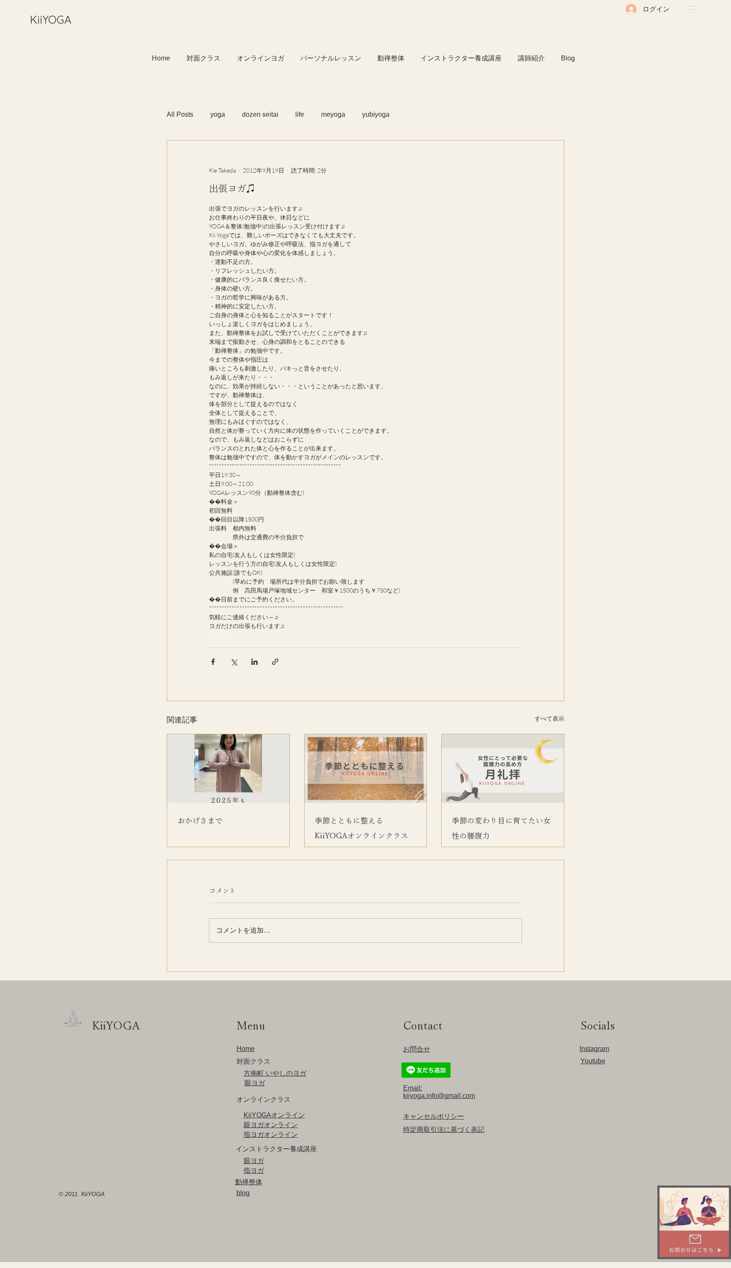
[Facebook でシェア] (213, 662)
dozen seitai (260, 114)
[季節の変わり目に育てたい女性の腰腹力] (503, 768)
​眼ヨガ (255, 1083)
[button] (691, 9)
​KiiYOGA (50, 20)
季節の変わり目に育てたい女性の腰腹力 (501, 828)
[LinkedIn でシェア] (254, 662)
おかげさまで (200, 820)
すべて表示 (549, 718)
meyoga (333, 114)
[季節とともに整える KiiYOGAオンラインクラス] (366, 768)
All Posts (180, 114)
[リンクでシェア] (275, 662)
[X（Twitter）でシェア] (234, 662)
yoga (217, 114)
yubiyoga (376, 114)
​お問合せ (416, 1049)
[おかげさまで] (228, 768)
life (299, 114)
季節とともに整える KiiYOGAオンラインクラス (361, 828)
